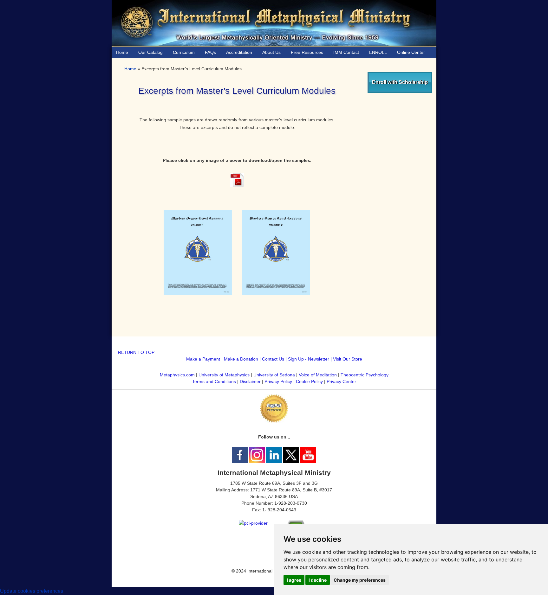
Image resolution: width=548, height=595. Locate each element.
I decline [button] (318, 580)
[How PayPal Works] (274, 421)
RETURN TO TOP (136, 352)
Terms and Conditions (214, 381)
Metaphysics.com (178, 374)
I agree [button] (294, 580)
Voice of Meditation (318, 374)
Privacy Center (341, 381)
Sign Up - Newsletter (308, 358)
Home (130, 68)
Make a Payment (203, 358)
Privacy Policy (278, 381)
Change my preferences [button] (360, 580)
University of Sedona (274, 374)
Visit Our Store (347, 358)
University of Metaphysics (224, 374)
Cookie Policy (309, 381)
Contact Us (273, 358)
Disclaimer (250, 381)
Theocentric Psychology (364, 374)
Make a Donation (241, 358)
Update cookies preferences (31, 591)
